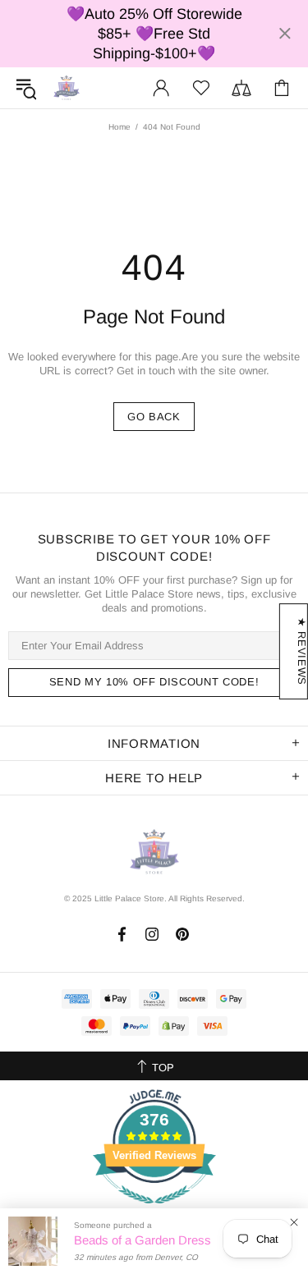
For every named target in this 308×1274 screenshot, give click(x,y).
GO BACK (154, 416)
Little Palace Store (66, 87)
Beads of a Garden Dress (142, 1240)
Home (119, 126)
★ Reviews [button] (302, 651)
